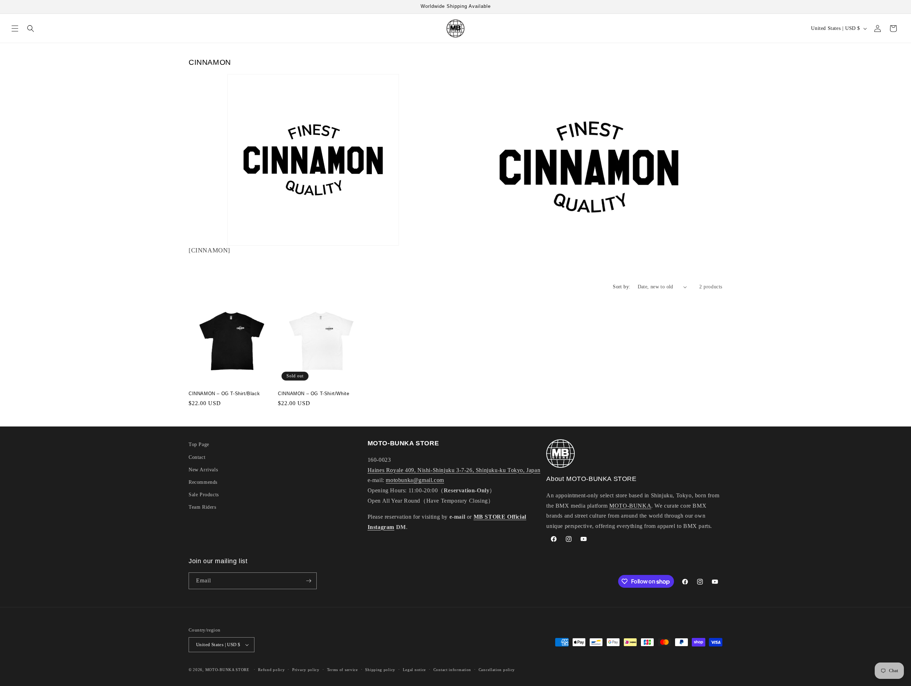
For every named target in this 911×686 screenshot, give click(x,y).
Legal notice (414, 669)
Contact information (452, 669)
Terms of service (342, 669)
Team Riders (202, 507)
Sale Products (204, 494)
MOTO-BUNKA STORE (227, 669)
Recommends (203, 482)
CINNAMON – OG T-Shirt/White (313, 393)
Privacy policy (306, 669)
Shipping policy (380, 669)
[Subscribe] (308, 580)
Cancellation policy (497, 669)
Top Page (199, 444)
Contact (197, 457)
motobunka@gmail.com (415, 480)
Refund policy (271, 669)
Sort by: (621, 286)
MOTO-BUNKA (630, 506)
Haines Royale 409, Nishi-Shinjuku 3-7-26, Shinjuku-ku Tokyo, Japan (454, 470)
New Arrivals (203, 469)
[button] (15, 28)
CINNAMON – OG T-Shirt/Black (224, 393)
